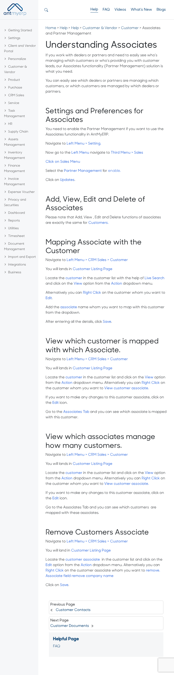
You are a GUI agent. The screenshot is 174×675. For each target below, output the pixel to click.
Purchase (15, 87)
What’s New (141, 10)
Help (94, 9)
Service (13, 103)
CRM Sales (16, 95)
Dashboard (16, 213)
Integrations (17, 264)
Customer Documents (69, 626)
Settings (14, 38)
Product (14, 80)
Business (14, 272)
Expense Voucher (21, 192)
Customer (130, 28)
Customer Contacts (73, 610)
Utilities (13, 228)
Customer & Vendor (99, 28)
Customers (98, 223)
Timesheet (16, 236)
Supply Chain (18, 131)
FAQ (106, 10)
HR (10, 124)
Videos (120, 10)
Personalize (17, 59)
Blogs (161, 10)
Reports (14, 220)
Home (51, 28)
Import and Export (22, 257)
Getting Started (20, 30)
